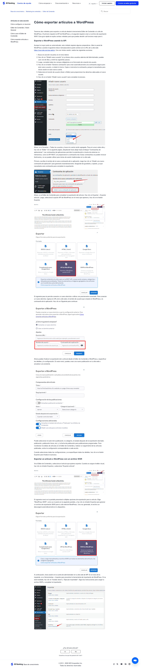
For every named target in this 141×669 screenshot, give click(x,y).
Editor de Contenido (49, 11)
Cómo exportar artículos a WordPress (19, 40)
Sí (65, 651)
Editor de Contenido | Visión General (20, 28)
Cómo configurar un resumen (20, 24)
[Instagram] (129, 664)
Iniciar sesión (107, 3)
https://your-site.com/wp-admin (44, 50)
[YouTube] (121, 664)
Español (92, 4)
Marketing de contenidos (33, 11)
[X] (117, 664)
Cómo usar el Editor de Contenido (18, 34)
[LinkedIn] (125, 664)
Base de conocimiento (17, 11)
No (76, 651)
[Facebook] (113, 664)
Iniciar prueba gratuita (127, 3)
